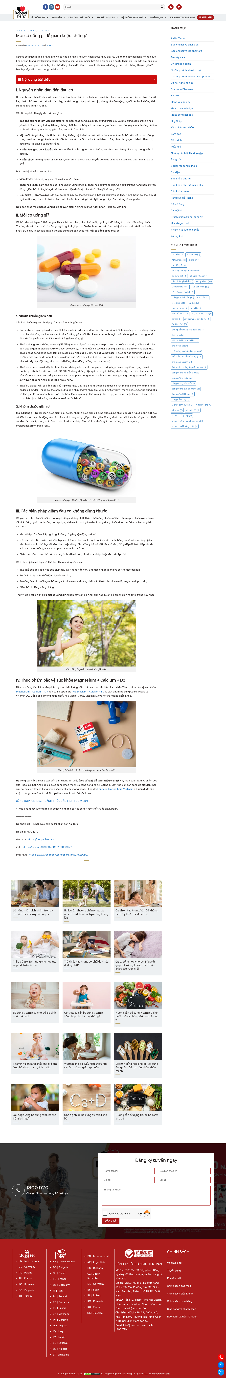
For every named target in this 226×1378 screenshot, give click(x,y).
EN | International (29, 1261)
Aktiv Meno (178, 38)
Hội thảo (202, 297)
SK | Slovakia (95, 1313)
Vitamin (177, 410)
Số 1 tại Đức (179, 324)
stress (176, 319)
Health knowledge (182, 108)
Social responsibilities (184, 166)
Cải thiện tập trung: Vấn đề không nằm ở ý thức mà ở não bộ (136, 912)
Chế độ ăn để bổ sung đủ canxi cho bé (85, 1116)
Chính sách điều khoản (180, 1293)
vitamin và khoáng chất (185, 426)
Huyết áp (176, 121)
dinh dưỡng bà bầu (182, 281)
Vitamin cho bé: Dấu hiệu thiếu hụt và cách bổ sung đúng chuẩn (85, 1065)
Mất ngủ (176, 146)
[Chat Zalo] (221, 1372)
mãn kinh (196, 308)
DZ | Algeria (60, 1349)
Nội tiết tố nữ (180, 313)
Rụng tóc (176, 159)
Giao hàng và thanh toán (181, 1309)
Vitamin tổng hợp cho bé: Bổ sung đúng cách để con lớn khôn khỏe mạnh (136, 1067)
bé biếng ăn (179, 265)
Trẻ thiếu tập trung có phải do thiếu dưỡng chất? (86, 963)
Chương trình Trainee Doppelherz (191, 76)
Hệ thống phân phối (132, 17)
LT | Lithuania (61, 1354)
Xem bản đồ (139, 1308)
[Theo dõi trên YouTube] (57, 7)
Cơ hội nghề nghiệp (182, 83)
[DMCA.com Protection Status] (92, 1373)
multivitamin (179, 308)
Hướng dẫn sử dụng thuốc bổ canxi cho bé (136, 1116)
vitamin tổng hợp (182, 415)
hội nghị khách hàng (183, 297)
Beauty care (178, 57)
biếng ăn (194, 259)
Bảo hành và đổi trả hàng (182, 1316)
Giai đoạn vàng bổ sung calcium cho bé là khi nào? (34, 1116)
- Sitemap (127, 1373)
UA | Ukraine (60, 1319)
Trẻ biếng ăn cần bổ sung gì (187, 356)
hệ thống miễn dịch (183, 292)
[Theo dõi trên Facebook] (45, 7)
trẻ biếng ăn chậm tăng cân (187, 351)
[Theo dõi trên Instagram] (51, 7)
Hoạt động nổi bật (182, 114)
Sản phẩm (57, 17)
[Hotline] (221, 1357)
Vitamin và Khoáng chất (185, 229)
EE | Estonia (60, 1343)
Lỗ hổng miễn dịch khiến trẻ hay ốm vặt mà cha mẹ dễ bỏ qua (33, 912)
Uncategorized (180, 223)
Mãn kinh (176, 140)
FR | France (60, 1279)
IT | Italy (58, 1290)
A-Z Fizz (177, 254)
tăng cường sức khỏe (183, 383)
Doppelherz (204, 281)
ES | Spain (93, 1289)
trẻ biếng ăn (180, 345)
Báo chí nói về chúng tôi (185, 44)
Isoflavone (178, 302)
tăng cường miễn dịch (184, 378)
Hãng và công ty (180, 102)
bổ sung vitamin (199, 276)
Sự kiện (175, 172)
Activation (193, 254)
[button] (171, 7)
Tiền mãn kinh (180, 335)
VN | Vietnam (61, 1314)
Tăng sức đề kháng (182, 197)
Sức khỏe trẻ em (181, 191)
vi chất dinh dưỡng (182, 404)
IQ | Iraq (58, 1331)
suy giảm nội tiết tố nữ (196, 319)
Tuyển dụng (156, 17)
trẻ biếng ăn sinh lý (182, 362)
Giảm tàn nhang (199, 286)
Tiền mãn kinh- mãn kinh (185, 340)
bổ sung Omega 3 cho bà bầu (187, 270)
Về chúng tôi (38, 17)
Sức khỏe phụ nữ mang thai (187, 185)
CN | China (59, 1273)
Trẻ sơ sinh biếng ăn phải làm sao (189, 367)
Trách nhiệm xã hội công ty (187, 217)
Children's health (181, 63)
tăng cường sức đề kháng (186, 388)
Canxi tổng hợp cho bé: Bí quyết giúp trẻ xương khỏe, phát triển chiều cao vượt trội (135, 965)
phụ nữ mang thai (202, 313)
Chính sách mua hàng (179, 1301)
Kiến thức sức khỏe (79, 17)
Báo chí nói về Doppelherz (186, 51)
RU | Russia (25, 1278)
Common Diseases (182, 89)
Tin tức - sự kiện (106, 17)
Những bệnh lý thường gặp (187, 153)
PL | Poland (25, 1272)
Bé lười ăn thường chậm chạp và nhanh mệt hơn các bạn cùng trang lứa (86, 914)
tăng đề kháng (180, 399)
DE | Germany (27, 1267)
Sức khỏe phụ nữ (181, 178)
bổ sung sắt (179, 276)
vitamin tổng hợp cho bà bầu (187, 421)
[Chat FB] (221, 1364)
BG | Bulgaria (26, 1290)
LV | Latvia (59, 1337)
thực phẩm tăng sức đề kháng (188, 329)
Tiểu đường (177, 204)
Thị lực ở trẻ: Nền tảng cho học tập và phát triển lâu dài (34, 963)
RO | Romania (26, 1284)
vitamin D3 (193, 410)
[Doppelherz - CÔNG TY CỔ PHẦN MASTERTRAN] (25, 13)
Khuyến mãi (174, 1278)
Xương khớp (43, 31)
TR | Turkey (25, 1296)
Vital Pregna (204, 404)
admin (50, 45)
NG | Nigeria (60, 1325)
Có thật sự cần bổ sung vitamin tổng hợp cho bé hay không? (83, 1014)
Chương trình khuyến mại (186, 70)
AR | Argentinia (96, 1262)
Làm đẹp (176, 134)
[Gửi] (162, 7)
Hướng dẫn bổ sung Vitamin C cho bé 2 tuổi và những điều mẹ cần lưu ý (136, 1016)
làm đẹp (193, 302)
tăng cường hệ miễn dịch (185, 372)
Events (175, 95)
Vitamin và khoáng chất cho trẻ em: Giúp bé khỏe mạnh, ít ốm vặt (35, 1065)
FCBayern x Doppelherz (182, 17)
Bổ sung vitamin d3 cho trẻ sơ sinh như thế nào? (34, 1014)
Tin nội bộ (176, 210)
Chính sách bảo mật (179, 1286)
